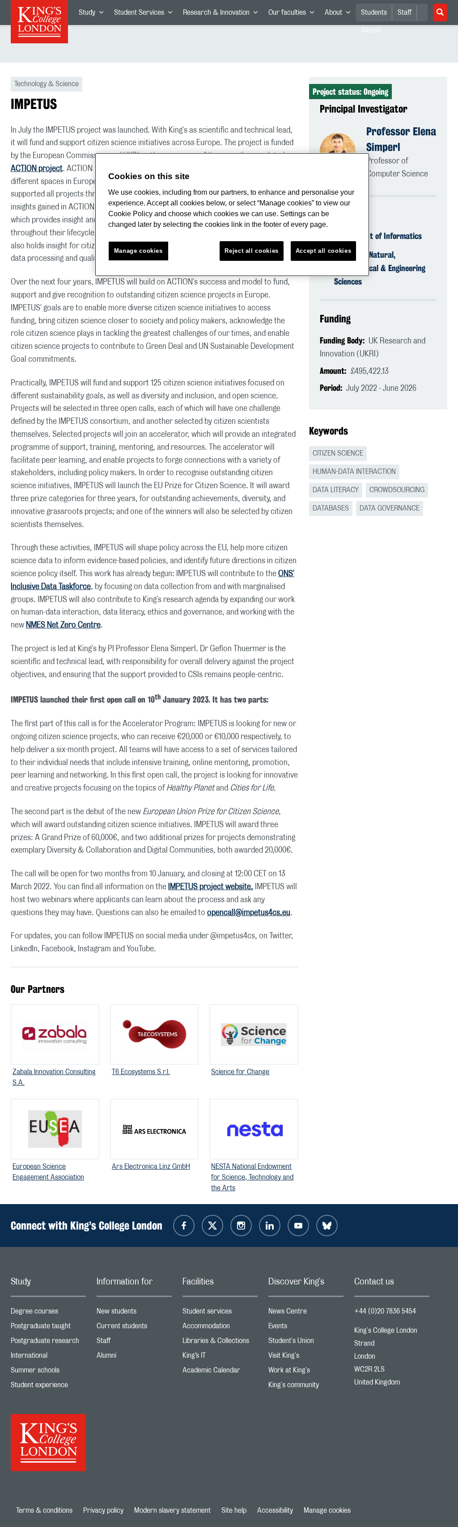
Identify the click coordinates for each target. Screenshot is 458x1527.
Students (374, 12)
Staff (404, 12)
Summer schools (48, 1372)
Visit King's (306, 1357)
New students (134, 1313)
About (340, 14)
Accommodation (220, 1328)
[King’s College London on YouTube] (298, 1225)
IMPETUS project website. (210, 887)
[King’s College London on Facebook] (184, 1225)
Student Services (146, 14)
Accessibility (275, 1510)
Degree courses (48, 1313)
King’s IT (220, 1357)
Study (94, 14)
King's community (306, 1387)
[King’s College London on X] (212, 1225)
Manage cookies (327, 1510)
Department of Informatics (378, 236)
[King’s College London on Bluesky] (327, 1225)
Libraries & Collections (220, 1342)
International (48, 1357)
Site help (233, 1510)
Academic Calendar (220, 1372)
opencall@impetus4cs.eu (248, 913)
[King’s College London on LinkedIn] (269, 1225)
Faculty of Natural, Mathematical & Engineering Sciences (379, 268)
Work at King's (306, 1372)
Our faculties (293, 14)
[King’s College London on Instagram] (241, 1225)
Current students (134, 1328)
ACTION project (37, 169)
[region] (232, 214)
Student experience (48, 1387)
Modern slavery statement (172, 1510)
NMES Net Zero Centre (63, 625)
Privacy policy (103, 1510)
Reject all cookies (252, 250)
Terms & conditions (44, 1510)
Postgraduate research (48, 1342)
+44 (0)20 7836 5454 (385, 1311)
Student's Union (306, 1342)
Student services (220, 1313)
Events (306, 1328)
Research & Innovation (223, 14)
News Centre (306, 1313)
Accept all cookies (324, 250)
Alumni (134, 1357)
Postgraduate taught (48, 1328)
